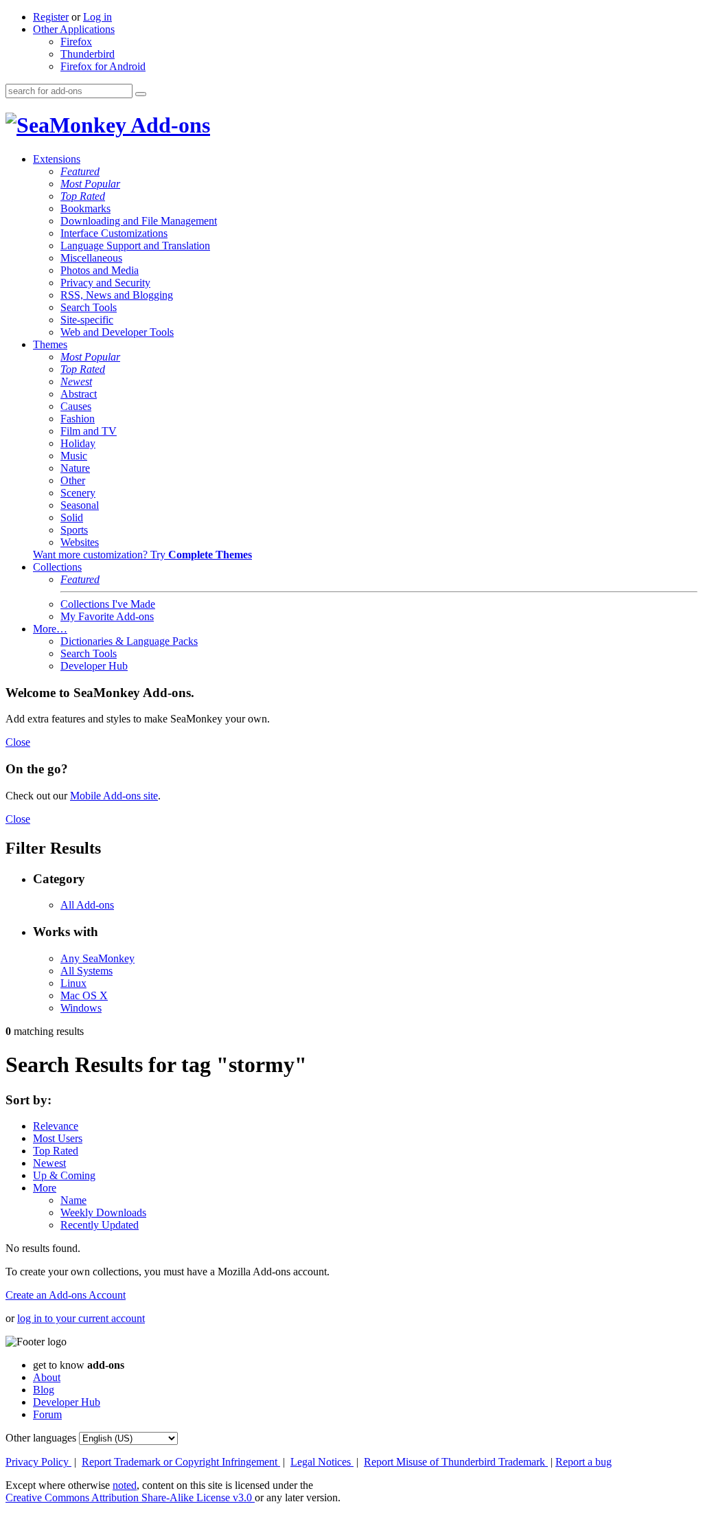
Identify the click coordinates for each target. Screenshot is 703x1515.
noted (125, 1485)
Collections (57, 567)
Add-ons (168, 125)
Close (17, 742)
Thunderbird (87, 54)
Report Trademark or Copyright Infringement (181, 1462)
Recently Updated (99, 1225)
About (46, 1377)
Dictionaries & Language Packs (129, 641)
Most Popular (90, 184)
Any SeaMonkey (97, 958)
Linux (73, 983)
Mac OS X (84, 995)
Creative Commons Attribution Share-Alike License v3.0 (130, 1497)
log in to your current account (81, 1318)
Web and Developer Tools (117, 332)
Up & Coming (64, 1175)
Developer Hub (94, 666)
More (44, 1188)
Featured (80, 171)
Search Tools (88, 307)
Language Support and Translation (135, 245)
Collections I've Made (107, 604)
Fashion (77, 418)
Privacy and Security (105, 282)
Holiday (77, 443)
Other (72, 480)
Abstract (78, 394)
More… (50, 629)
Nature (75, 468)
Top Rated (82, 196)
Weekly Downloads (103, 1212)
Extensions (56, 159)
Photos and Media (99, 270)
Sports (74, 530)
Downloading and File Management (138, 221)
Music (73, 456)
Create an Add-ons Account (65, 1295)
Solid (71, 517)
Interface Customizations (114, 233)
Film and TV (88, 431)
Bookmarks (85, 208)
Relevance (55, 1126)
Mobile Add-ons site (114, 795)
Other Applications (74, 29)
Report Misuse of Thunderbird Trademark (456, 1462)
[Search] (140, 94)
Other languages (40, 1438)
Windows (81, 1008)
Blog (43, 1390)
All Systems (86, 971)
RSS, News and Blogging (116, 295)
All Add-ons (87, 905)
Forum (47, 1414)
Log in (97, 17)
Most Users (57, 1138)
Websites (79, 542)
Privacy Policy (38, 1462)
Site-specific (86, 320)
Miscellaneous (91, 258)
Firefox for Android (103, 66)
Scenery (77, 493)
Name (73, 1200)
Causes (75, 406)
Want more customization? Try (142, 554)
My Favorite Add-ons (107, 616)
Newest (76, 381)
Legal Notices (322, 1462)
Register (51, 17)
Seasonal (79, 505)
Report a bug (583, 1462)
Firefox (76, 41)
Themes (50, 344)
